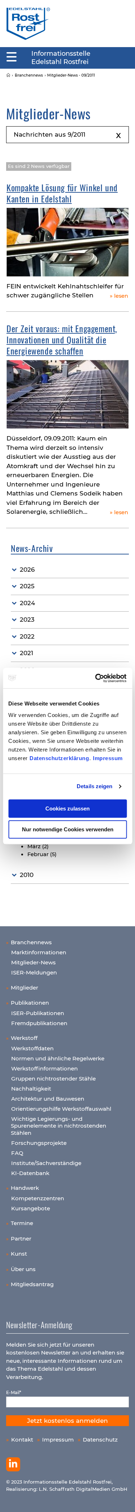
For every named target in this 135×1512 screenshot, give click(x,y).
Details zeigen (94, 786)
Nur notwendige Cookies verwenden (67, 829)
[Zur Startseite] (28, 23)
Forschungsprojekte (39, 1142)
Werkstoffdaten (32, 1048)
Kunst (19, 1253)
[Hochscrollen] (122, 1499)
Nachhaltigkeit (31, 1088)
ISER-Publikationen (37, 1013)
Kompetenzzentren (37, 1198)
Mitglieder (24, 987)
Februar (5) (42, 854)
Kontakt (22, 1439)
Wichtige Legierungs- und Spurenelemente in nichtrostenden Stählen (58, 1125)
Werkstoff (24, 1037)
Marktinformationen (38, 952)
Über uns (23, 1269)
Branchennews (31, 942)
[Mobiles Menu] (11, 57)
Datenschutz (100, 1439)
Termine (22, 1223)
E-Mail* (13, 1392)
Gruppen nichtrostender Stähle (53, 1078)
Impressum (108, 758)
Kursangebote (30, 1208)
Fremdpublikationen (39, 1023)
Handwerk (25, 1187)
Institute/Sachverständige (46, 1163)
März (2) (38, 846)
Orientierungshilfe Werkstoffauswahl (61, 1108)
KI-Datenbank (30, 1173)
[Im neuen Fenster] (13, 1464)
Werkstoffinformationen (44, 1068)
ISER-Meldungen (34, 972)
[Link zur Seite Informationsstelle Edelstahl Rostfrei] (8, 75)
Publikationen (30, 1002)
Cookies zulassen (67, 808)
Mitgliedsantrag (32, 1284)
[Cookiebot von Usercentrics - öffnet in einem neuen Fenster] (96, 678)
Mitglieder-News (33, 962)
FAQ (17, 1153)
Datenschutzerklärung (59, 758)
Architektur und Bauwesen (47, 1098)
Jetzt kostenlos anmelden (67, 1420)
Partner (21, 1238)
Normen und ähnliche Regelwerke (57, 1058)
